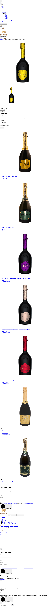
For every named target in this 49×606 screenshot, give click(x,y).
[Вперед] (3, 128)
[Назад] (1, 128)
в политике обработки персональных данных (9, 585)
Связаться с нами (3, 23)
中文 (3, 9)
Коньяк (6, 18)
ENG (3, 7)
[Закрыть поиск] (1, 603)
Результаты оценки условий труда (7, 536)
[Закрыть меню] (1, 3)
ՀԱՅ (3, 8)
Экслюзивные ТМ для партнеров (11, 20)
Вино (6, 14)
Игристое (7, 17)
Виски (6, 15)
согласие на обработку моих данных (9, 503)
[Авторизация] (5, 38)
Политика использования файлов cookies (8, 534)
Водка (6, 16)
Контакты (4, 21)
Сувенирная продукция (9, 19)
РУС (3, 6)
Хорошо (1, 590)
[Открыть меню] (1, 1)
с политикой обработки (28, 503)
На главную (2, 579)
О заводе (4, 12)
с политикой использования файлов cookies (29, 582)
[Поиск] (1, 26)
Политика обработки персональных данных (9, 532)
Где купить (2, 111)
